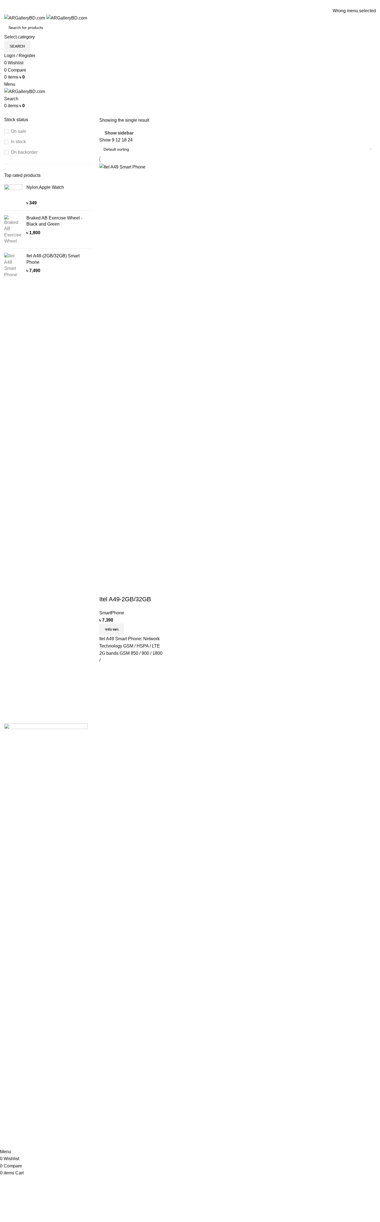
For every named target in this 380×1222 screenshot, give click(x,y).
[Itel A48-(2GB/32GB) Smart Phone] (13, 265)
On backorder (24, 152)
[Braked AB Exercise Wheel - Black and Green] (13, 230)
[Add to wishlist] (136, 588)
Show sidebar (119, 133)
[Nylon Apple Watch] (13, 195)
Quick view (121, 588)
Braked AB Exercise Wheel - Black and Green (54, 221)
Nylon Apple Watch (45, 187)
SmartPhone (111, 612)
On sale (18, 131)
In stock (18, 141)
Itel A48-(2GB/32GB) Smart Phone (53, 258)
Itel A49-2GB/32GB (125, 599)
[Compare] (106, 588)
